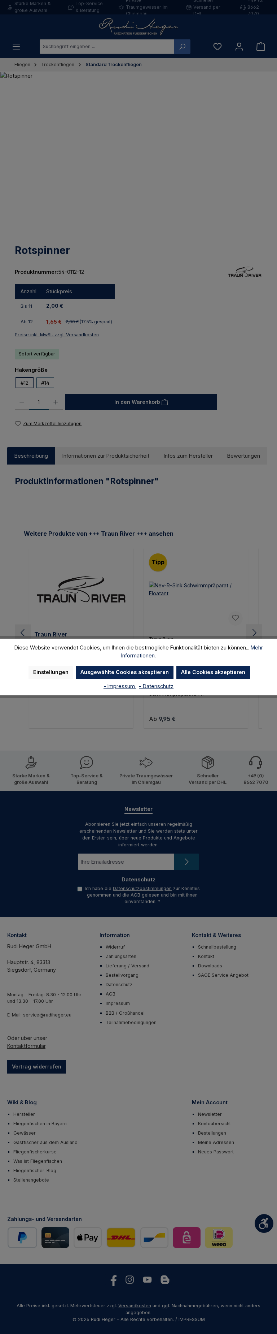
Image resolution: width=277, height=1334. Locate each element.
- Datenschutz (156, 686)
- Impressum (120, 686)
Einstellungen (51, 672)
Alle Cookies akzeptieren (213, 672)
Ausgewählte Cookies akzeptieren (124, 672)
